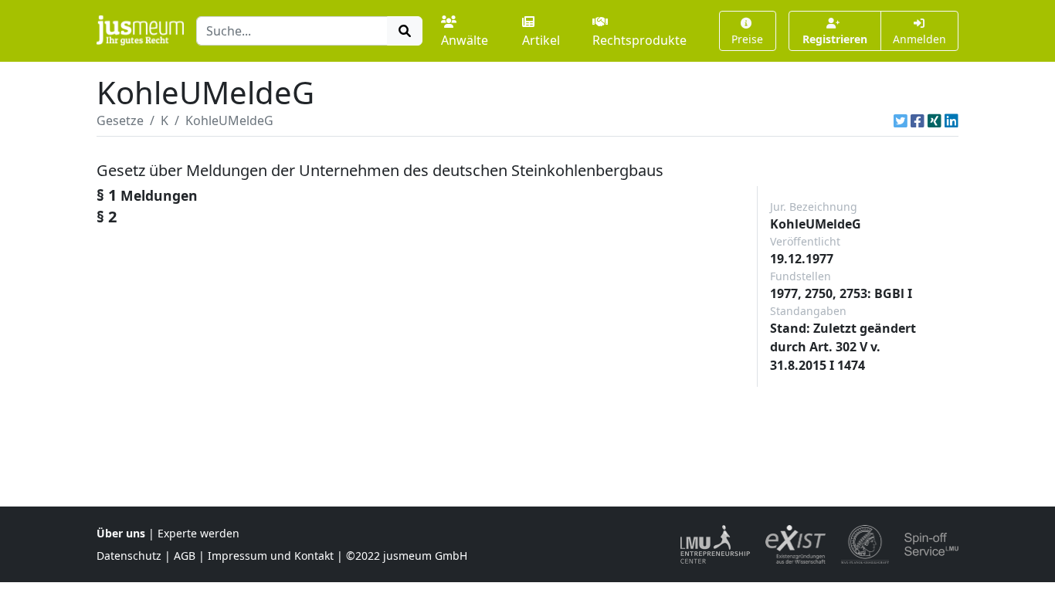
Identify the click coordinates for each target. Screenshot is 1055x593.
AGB (184, 555)
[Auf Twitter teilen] (900, 120)
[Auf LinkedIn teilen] (951, 120)
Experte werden (198, 533)
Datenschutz (129, 555)
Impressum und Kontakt (271, 555)
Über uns (121, 533)
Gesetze (120, 120)
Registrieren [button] (834, 39)
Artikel (541, 40)
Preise (747, 39)
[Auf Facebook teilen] (917, 120)
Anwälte (464, 40)
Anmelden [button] (919, 39)
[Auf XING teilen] (934, 120)
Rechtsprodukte (639, 40)
